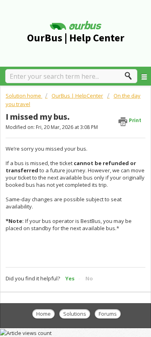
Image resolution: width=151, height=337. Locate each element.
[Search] (130, 76)
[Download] (60, 161)
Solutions (74, 313)
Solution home (24, 95)
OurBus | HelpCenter (77, 95)
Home (43, 313)
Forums (108, 313)
